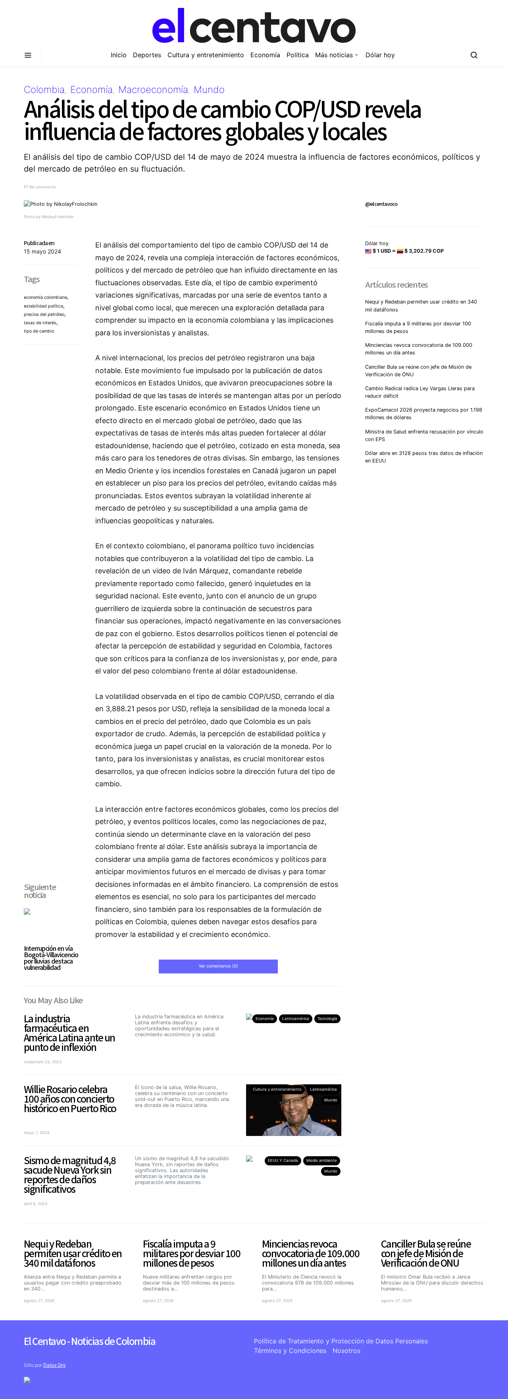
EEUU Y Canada (283, 1160)
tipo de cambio (39, 331)
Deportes (147, 55)
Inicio (119, 55)
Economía (265, 55)
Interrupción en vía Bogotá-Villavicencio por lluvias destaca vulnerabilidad (51, 957)
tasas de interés (40, 322)
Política (298, 55)
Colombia (44, 89)
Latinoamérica (295, 1018)
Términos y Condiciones (290, 1350)
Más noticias (334, 55)
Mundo (209, 89)
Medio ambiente (321, 1160)
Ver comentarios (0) (218, 966)
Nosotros (346, 1350)
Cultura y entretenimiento (205, 55)
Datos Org (54, 1365)
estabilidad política (43, 306)
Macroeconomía (153, 89)
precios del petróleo (44, 314)
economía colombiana (45, 297)
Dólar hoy (380, 55)
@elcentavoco (381, 203)
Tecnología (327, 1018)
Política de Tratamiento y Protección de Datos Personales (341, 1341)
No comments (42, 187)
